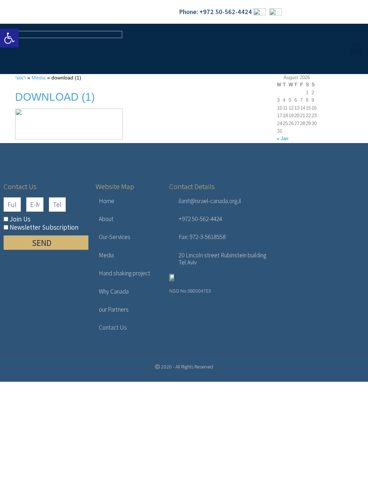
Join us (20, 219)
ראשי (20, 78)
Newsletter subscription (44, 227)
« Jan (282, 138)
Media (39, 78)
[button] (356, 49)
